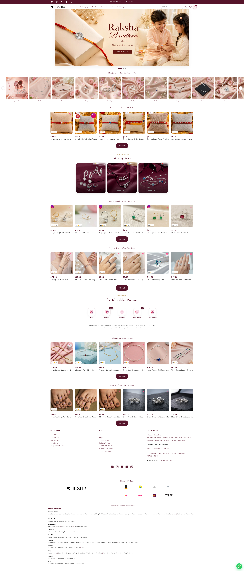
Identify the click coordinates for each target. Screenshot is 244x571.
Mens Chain (71, 521)
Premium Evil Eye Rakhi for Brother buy (110, 139)
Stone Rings (61, 553)
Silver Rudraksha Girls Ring (133, 280)
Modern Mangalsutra (67, 526)
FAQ (100, 434)
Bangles (50, 540)
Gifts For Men (52, 519)
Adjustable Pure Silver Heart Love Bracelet (86, 370)
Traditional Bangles (62, 542)
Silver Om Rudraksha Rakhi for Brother (62, 139)
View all (122, 146)
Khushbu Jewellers (119, 505)
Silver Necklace (52, 548)
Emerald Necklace (74, 548)
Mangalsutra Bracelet (54, 526)
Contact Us (55, 440)
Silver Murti (51, 563)
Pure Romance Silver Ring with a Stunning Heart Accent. (182, 280)
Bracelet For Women (143, 514)
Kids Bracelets (80, 542)
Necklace (50, 545)
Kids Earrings (51, 558)
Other (49, 561)
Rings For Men (52, 521)
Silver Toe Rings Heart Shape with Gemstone (86, 417)
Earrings (50, 556)
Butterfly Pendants (64, 532)
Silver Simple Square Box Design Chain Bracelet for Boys (62, 370)
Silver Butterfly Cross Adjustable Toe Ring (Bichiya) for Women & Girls (134, 417)
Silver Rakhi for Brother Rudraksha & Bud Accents (86, 139)
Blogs (101, 437)
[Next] (241, 88)
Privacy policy (104, 440)
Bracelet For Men (62, 521)
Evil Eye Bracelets (101, 542)
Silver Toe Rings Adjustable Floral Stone (62, 417)
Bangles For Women (156, 514)
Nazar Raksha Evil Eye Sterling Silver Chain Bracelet (158, 370)
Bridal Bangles (52, 542)
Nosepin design (52, 537)
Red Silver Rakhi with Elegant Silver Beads (182, 139)
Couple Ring (81, 553)
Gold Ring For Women (82, 514)
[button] (83, 7)
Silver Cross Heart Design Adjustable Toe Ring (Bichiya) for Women (182, 417)
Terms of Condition (106, 451)
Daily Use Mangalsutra (80, 526)
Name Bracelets (133, 542)
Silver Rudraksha (70, 563)
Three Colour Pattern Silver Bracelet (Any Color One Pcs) (182, 370)
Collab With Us (104, 443)
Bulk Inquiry (55, 443)
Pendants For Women (170, 514)
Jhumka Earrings (61, 558)
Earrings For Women (130, 514)
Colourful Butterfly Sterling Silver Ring (158, 280)
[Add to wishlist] (70, 114)
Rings (49, 551)
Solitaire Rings (52, 553)
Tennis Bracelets (112, 542)
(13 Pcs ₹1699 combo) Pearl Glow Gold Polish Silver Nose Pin (86, 233)
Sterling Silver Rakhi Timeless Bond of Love (158, 139)
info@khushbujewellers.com (158, 445)
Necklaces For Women (183, 514)
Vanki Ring (99, 553)
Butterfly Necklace (63, 548)
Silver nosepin (84, 537)
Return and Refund (106, 448)
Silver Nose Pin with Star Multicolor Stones (134, 233)
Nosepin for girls (62, 537)
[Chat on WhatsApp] (239, 566)
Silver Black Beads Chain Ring (110, 280)
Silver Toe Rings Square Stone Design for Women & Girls (110, 417)
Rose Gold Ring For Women (115, 514)
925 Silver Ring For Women (67, 514)
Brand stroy (55, 437)
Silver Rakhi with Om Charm (133, 139)
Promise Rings (115, 553)
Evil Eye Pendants (53, 532)
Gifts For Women (53, 512)
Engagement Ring (71, 553)
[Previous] (3, 88)
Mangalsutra (52, 524)
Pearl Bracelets (90, 542)
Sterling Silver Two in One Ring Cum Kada (62, 280)
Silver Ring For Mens (126, 553)
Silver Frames (59, 563)
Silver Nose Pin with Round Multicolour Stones (182, 233)
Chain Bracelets (122, 542)
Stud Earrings (71, 558)
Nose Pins (51, 535)
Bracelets (72, 542)
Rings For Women (53, 514)
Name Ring (106, 553)
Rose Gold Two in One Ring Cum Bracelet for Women (86, 280)
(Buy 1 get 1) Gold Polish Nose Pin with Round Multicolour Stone (110, 233)
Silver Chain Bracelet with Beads (134, 370)
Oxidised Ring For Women (98, 514)
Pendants (51, 529)
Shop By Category (57, 445)
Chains (83, 548)
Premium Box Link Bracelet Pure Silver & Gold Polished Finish (110, 370)
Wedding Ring (90, 553)
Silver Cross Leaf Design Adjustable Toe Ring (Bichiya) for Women (158, 417)
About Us (54, 434)
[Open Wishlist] (190, 7)
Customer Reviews (106, 445)
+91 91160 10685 (153, 460)
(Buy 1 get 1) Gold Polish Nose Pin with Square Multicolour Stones (158, 233)
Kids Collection (80, 563)
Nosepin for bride (73, 537)
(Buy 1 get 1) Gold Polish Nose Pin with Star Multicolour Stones (62, 233)
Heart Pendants (75, 532)
